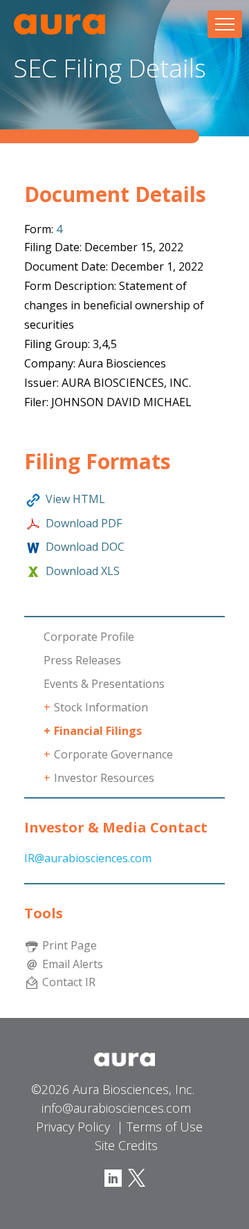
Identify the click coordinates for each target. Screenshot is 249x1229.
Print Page (69, 945)
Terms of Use (165, 1126)
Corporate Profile (89, 636)
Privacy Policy (73, 1126)
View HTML (75, 499)
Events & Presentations (104, 683)
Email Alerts (72, 963)
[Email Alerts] (31, 963)
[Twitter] (134, 1177)
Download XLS (83, 571)
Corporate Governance (113, 754)
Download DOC (85, 546)
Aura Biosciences (59, 24)
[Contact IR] (31, 981)
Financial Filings (98, 730)
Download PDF (84, 523)
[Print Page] (31, 945)
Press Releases (82, 660)
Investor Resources (104, 777)
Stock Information (101, 707)
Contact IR (68, 981)
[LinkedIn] (113, 1177)
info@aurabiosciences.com (116, 1108)
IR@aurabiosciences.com (87, 858)
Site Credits (126, 1145)
